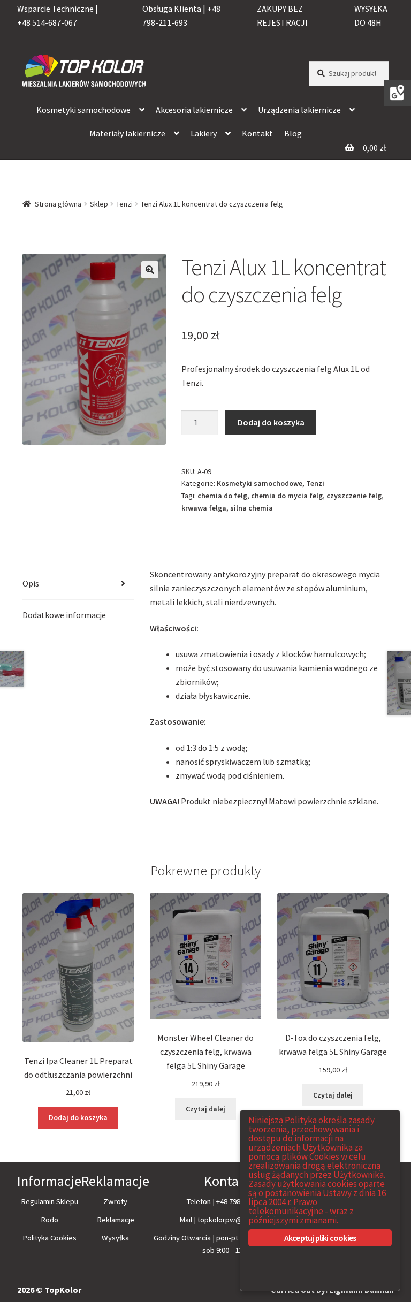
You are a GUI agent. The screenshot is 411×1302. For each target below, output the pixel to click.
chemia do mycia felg (287, 495)
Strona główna (58, 204)
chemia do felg (222, 495)
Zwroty (115, 1201)
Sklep (99, 204)
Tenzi (124, 204)
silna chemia (251, 508)
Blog (293, 133)
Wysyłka (115, 1238)
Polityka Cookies (49, 1238)
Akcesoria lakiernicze (194, 109)
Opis (30, 583)
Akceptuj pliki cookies (320, 1237)
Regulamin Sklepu (49, 1201)
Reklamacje (115, 1219)
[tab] (78, 584)
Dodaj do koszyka (271, 422)
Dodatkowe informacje (64, 615)
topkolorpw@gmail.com (236, 1219)
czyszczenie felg (354, 495)
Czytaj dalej (205, 1109)
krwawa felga (203, 508)
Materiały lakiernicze (127, 133)
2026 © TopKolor (49, 1289)
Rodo (49, 1219)
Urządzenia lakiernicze (299, 109)
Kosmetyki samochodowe (83, 109)
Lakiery (204, 133)
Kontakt (257, 133)
